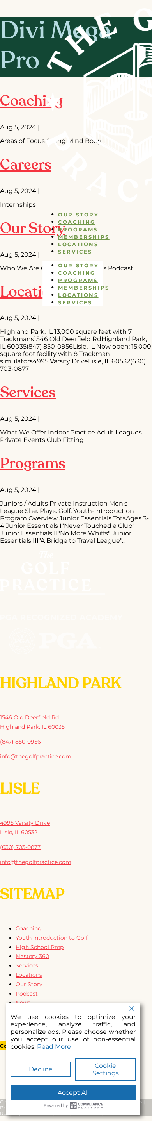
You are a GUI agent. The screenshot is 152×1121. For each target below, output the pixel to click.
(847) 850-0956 (20, 741)
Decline (41, 1069)
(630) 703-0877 (20, 847)
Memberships (84, 237)
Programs (78, 229)
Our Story (78, 214)
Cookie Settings (105, 1069)
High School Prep (40, 947)
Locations (78, 244)
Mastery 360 (32, 956)
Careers (25, 165)
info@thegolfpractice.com (35, 756)
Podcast (27, 993)
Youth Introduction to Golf (52, 937)
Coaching (76, 222)
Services (75, 252)
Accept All (73, 1092)
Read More (54, 1046)
